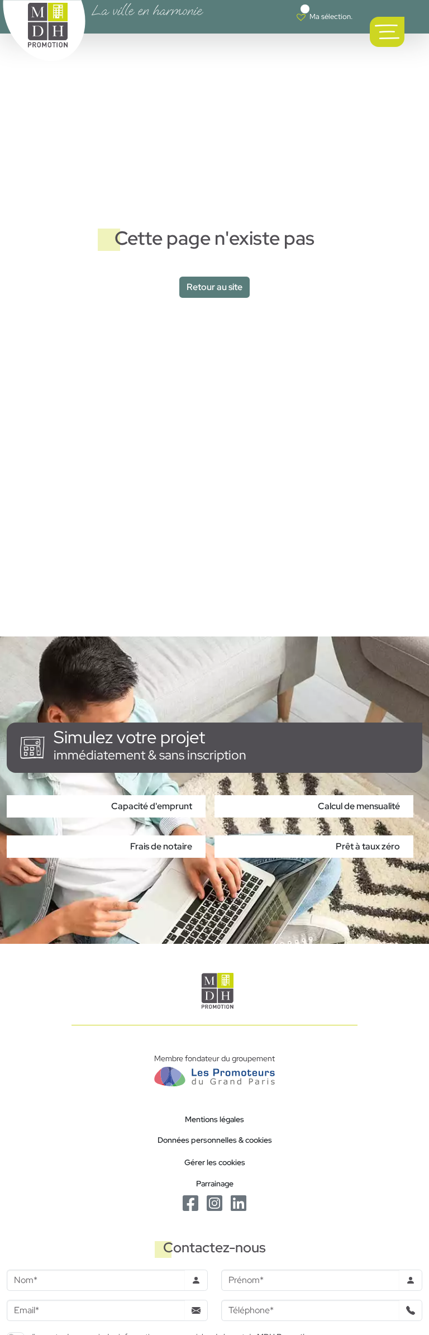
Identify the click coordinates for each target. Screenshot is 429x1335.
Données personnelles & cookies (215, 1139)
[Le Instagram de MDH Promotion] (215, 1202)
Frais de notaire (161, 846)
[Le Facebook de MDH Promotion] (191, 1202)
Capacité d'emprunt (151, 806)
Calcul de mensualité (359, 806)
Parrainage (214, 1183)
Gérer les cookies (214, 1162)
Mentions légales (214, 1119)
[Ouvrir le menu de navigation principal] (387, 32)
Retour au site (214, 287)
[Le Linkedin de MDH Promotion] (238, 1202)
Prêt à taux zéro (368, 846)
